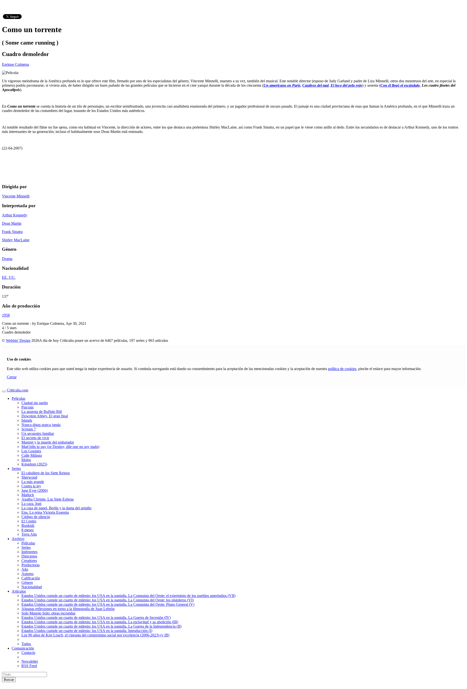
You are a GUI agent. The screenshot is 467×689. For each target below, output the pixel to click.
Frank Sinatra (12, 232)
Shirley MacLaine (15, 240)
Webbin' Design (18, 340)
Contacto (28, 653)
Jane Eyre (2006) (34, 490)
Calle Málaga (31, 455)
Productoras (30, 565)
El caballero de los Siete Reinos (45, 473)
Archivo (18, 539)
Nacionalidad (31, 587)
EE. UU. (9, 277)
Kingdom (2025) (34, 464)
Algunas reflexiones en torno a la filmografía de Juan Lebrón (68, 609)
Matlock (27, 495)
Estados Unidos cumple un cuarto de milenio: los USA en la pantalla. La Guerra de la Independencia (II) (101, 626)
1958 (6, 315)
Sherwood (29, 477)
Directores (29, 556)
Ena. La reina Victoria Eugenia (45, 512)
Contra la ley (31, 486)
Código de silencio (35, 517)
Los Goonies (31, 451)
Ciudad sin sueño (34, 403)
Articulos (19, 591)
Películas (28, 543)
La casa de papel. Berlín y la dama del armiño (56, 508)
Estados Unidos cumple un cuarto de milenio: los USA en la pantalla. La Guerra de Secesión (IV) (96, 617)
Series (16, 468)
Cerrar (12, 377)
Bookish (27, 525)
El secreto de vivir (35, 438)
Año (24, 569)
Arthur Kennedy (14, 215)
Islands (26, 420)
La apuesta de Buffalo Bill (41, 412)
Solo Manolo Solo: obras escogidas (48, 613)
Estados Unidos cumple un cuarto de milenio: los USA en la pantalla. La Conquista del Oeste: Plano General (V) (107, 604)
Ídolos (26, 460)
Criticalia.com (17, 390)
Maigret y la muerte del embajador (47, 442)
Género (27, 582)
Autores (27, 574)
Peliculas (18, 398)
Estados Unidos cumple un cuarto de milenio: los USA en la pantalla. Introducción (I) (86, 631)
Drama (7, 259)
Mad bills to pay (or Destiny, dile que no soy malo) (60, 447)
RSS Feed (29, 666)
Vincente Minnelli (15, 196)
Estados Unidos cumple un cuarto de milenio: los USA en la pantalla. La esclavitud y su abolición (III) (99, 622)
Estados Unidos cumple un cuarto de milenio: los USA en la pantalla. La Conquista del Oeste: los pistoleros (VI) (107, 600)
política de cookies (342, 369)
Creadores (29, 561)
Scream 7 (28, 429)
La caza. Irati (31, 504)
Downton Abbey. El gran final (44, 416)
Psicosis (27, 407)
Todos (26, 644)
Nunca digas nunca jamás (41, 425)
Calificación (30, 578)
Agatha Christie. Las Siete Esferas (47, 499)
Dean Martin (11, 223)
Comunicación (23, 648)
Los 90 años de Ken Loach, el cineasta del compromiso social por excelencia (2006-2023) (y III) (95, 635)
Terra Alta (29, 534)
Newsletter (29, 661)
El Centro (28, 521)
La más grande (32, 482)
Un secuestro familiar (37, 433)
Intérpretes (29, 552)
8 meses (27, 530)
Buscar (9, 679)
